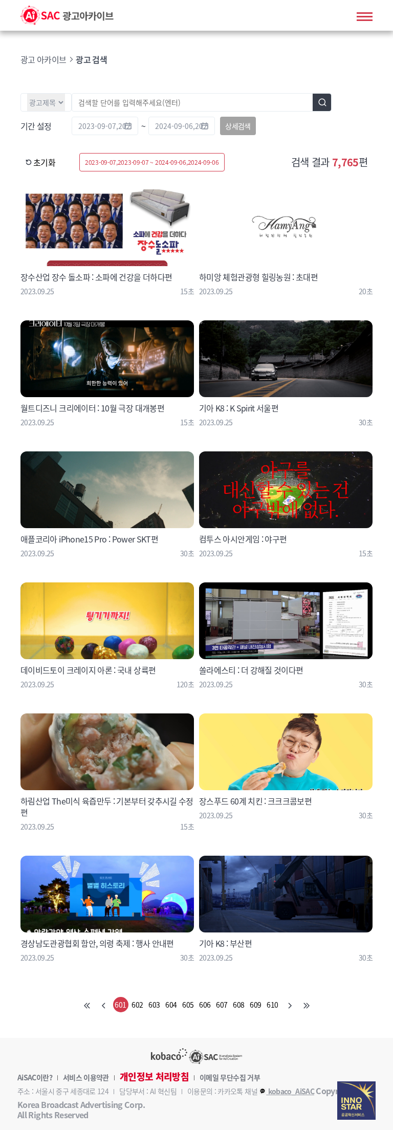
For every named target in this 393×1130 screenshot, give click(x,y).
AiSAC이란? (34, 1077)
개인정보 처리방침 (154, 1076)
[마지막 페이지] (306, 1004)
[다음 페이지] (289, 1004)
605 (187, 1004)
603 (154, 1004)
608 (238, 1004)
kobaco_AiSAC (290, 1091)
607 (221, 1004)
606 (204, 1004)
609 (255, 1004)
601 (120, 1004)
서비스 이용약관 (86, 1077)
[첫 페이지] (87, 1004)
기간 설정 (36, 126)
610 (272, 1004)
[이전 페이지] (104, 1004)
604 (171, 1004)
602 (137, 1004)
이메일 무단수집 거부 (230, 1077)
